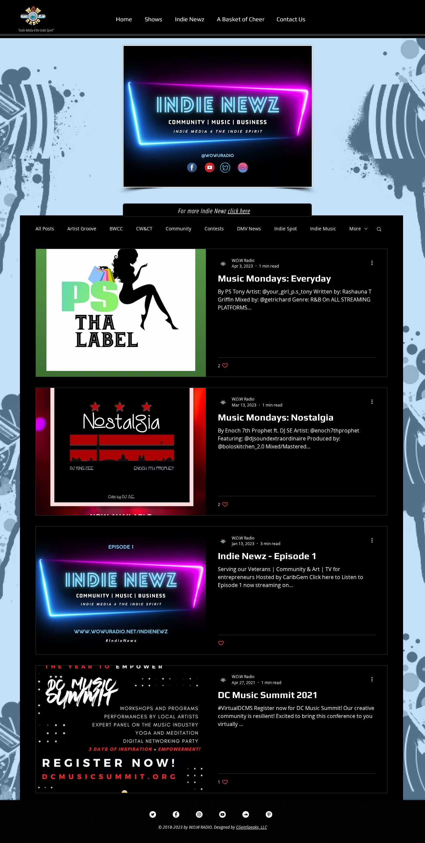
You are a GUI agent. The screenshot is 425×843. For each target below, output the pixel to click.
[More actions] (374, 263)
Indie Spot (285, 229)
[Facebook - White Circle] (176, 814)
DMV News (249, 229)
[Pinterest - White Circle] (269, 814)
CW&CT (144, 229)
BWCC (116, 229)
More (355, 229)
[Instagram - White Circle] (199, 814)
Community (178, 229)
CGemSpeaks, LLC (251, 827)
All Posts (45, 229)
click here (238, 210)
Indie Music (323, 229)
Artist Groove (81, 229)
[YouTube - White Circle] (222, 814)
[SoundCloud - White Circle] (245, 814)
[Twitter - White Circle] (152, 814)
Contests (214, 229)
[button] (290, 19)
